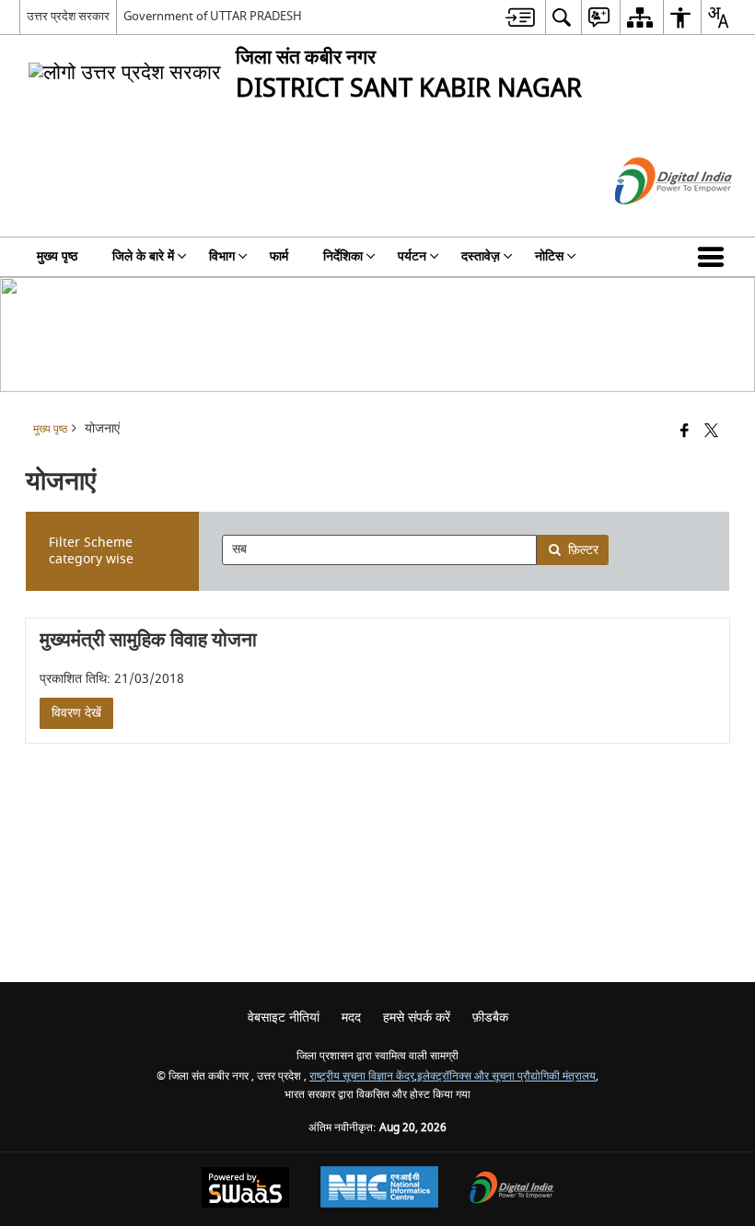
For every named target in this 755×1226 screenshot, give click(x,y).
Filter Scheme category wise (91, 551)
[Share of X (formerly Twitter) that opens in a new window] (711, 431)
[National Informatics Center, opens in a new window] (379, 1189)
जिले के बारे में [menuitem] (143, 256)
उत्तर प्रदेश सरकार (68, 16)
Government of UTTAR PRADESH (212, 16)
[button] (714, 256)
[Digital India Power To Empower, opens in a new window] (512, 1189)
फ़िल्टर (583, 550)
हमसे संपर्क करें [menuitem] (416, 1017)
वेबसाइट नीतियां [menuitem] (283, 1017)
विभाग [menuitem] (222, 256)
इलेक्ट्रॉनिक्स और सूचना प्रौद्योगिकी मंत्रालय (506, 1076)
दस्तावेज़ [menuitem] (480, 256)
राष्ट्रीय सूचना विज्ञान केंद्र (361, 1076)
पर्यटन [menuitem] (412, 256)
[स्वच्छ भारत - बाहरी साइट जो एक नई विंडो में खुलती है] (650, 220)
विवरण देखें (76, 713)
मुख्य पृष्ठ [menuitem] (57, 256)
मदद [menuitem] (351, 1017)
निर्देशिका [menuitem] (343, 256)
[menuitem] (520, 17)
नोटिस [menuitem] (549, 256)
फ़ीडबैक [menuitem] (490, 1017)
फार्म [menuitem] (279, 256)
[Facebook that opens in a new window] (684, 431)
